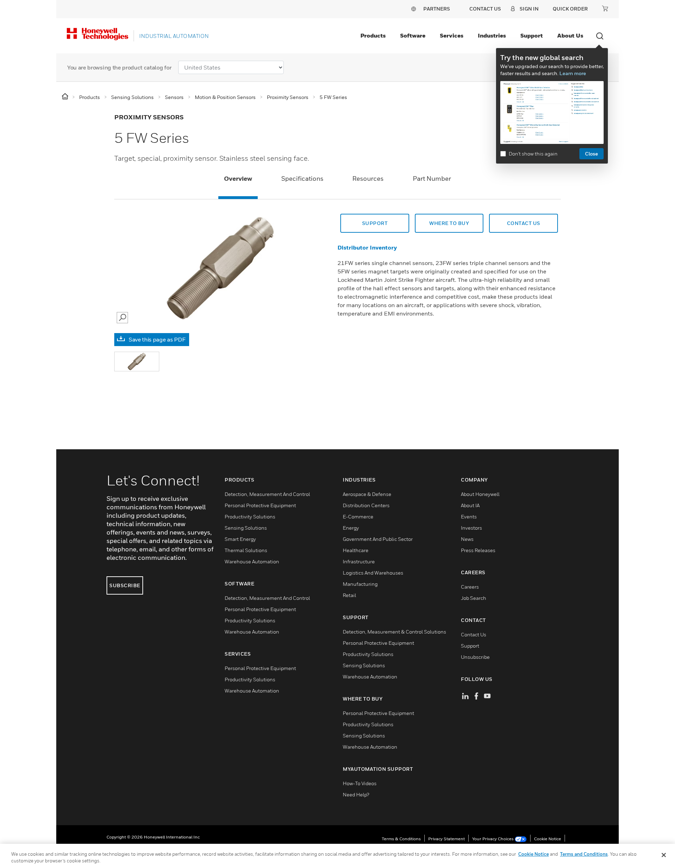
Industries (492, 35)
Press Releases (478, 550)
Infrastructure (359, 561)
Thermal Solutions (246, 550)
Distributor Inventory (367, 247)
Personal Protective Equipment (260, 505)
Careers (470, 587)
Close (591, 154)
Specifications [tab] (302, 178)
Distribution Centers (366, 505)
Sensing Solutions (246, 528)
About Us (570, 35)
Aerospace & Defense (367, 494)
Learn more (572, 73)
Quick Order (570, 9)
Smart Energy (240, 539)
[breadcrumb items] (65, 96)
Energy (351, 528)
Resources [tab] (368, 178)
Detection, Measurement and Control (267, 494)
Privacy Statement (446, 838)
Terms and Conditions (584, 854)
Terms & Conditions (401, 838)
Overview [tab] (238, 178)
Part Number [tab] (432, 178)
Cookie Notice (547, 838)
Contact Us (473, 634)
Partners (436, 9)
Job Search (473, 598)
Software (412, 35)
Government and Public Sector (378, 539)
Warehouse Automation (252, 561)
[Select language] (413, 9)
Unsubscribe (475, 657)
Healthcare (355, 550)
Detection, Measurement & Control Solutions (394, 632)
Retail (349, 595)
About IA (470, 505)
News (467, 539)
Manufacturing (360, 584)
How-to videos (360, 783)
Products (373, 35)
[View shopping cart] (605, 8)
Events (469, 516)
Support (531, 35)
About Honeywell (480, 494)
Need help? (356, 794)
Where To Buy (449, 223)
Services (451, 35)
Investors (471, 528)
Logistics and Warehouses (373, 573)
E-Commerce (358, 516)
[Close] (663, 855)
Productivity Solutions (250, 516)
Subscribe (124, 585)
